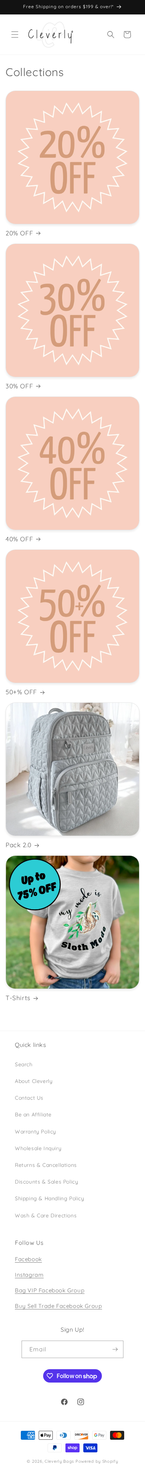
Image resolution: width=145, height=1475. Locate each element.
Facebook (28, 1259)
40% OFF (19, 539)
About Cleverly (33, 1081)
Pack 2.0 (19, 845)
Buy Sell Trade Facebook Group (58, 1305)
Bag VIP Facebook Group (49, 1290)
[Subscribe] (115, 1349)
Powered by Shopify (96, 1461)
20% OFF (19, 233)
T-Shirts (18, 998)
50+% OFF (21, 692)
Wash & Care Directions (46, 1215)
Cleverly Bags (59, 1461)
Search (24, 1064)
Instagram (29, 1274)
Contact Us (29, 1097)
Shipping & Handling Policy (49, 1198)
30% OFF (19, 386)
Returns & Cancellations (46, 1165)
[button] (15, 34)
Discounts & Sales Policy (46, 1181)
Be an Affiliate (33, 1114)
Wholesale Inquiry (38, 1148)
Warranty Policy (35, 1131)
